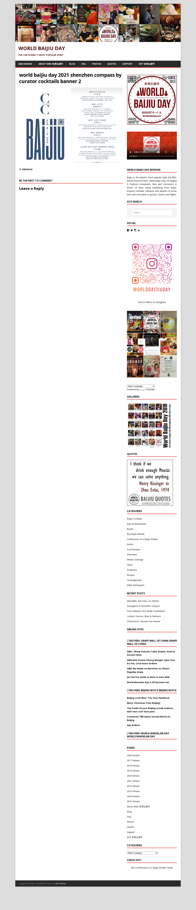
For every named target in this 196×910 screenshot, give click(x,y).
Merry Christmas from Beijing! (143, 702)
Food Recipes (133, 549)
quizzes (153, 194)
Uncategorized (134, 580)
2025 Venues (133, 801)
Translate (150, 389)
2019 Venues (133, 770)
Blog (72, 63)
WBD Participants (135, 585)
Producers (132, 569)
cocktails (139, 191)
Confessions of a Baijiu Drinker (142, 539)
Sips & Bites (133, 725)
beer (129, 194)
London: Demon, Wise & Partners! (144, 616)
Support (128, 63)
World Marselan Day (141, 736)
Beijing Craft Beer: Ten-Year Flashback (148, 697)
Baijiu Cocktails (134, 518)
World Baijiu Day (157, 180)
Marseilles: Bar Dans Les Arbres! (143, 600)
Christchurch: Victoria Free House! (143, 621)
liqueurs (163, 191)
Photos (96, 63)
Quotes (111, 63)
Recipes (131, 575)
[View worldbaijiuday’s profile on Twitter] (131, 230)
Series (170, 867)
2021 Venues (133, 780)
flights (173, 194)
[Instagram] (135, 230)
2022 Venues (133, 786)
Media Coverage (135, 559)
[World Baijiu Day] (98, 40)
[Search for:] (151, 212)
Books (130, 528)
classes (161, 194)
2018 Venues (133, 765)
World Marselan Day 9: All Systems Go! (148, 682)
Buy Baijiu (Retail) (135, 534)
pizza (173, 191)
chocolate (141, 194)
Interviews (132, 554)
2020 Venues (133, 775)
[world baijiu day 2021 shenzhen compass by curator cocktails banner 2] (71, 163)
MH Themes (61, 883)
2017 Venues (133, 760)
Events (130, 544)
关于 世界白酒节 (147, 63)
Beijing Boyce (167, 690)
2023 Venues (133, 791)
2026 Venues (25, 63)
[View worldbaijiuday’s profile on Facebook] (128, 230)
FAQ (83, 63)
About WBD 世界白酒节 (50, 63)
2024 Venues (133, 796)
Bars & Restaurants (136, 523)
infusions (149, 191)
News (130, 564)
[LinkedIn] (139, 230)
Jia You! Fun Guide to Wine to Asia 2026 (148, 677)
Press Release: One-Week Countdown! (146, 611)
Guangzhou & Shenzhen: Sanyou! (143, 606)
